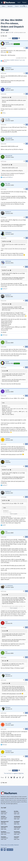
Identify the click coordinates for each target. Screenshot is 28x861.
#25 (26, 756)
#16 (26, 466)
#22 (26, 679)
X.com (5, 813)
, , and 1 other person (14, 61)
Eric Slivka (16, 811)
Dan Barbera (3, 831)
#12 (26, 346)
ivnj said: (4, 370)
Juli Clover (3, 816)
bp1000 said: (5, 500)
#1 (26, 47)
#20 (26, 627)
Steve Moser (3, 836)
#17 (26, 496)
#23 (26, 712)
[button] (2, 2)
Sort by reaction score (21, 32)
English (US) (10, 849)
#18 (26, 536)
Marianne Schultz (17, 826)
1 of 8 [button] (9, 38)
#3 (26, 93)
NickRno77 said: (5, 270)
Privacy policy (4, 845)
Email (2, 813)
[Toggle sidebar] (26, 6)
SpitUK (3, 32)
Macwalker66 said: (6, 164)
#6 (26, 161)
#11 (26, 300)
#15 (26, 444)
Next (14, 38)
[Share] (24, 48)
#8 (26, 217)
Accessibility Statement (13, 845)
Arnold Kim (3, 811)
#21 (26, 657)
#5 (26, 143)
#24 (26, 728)
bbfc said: (4, 660)
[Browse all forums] (22, 6)
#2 (26, 73)
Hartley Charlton (4, 826)
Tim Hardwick (17, 821)
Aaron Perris (16, 836)
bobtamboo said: (5, 97)
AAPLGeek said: (6, 304)
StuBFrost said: (5, 241)
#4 (26, 124)
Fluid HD (5, 847)
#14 (26, 395)
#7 (26, 189)
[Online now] (4, 70)
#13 (26, 367)
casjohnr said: (5, 683)
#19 (26, 591)
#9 (26, 237)
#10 (26, 266)
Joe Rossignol (17, 816)
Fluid (2, 847)
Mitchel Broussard (4, 821)
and (7, 177)
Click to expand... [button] (14, 513)
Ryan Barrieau (17, 831)
